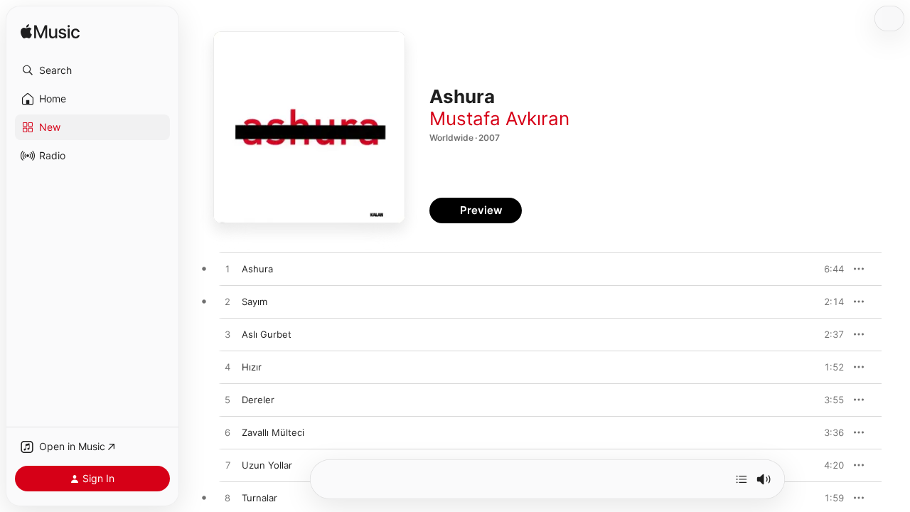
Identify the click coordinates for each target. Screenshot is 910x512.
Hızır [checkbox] (252, 367)
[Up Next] (741, 479)
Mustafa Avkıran (499, 118)
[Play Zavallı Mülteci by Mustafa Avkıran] (227, 433)
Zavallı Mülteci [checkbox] (273, 432)
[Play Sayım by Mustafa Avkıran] (227, 302)
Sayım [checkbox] (254, 301)
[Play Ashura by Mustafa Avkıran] (227, 269)
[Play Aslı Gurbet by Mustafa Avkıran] (227, 335)
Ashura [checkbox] (257, 268)
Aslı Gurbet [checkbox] (266, 334)
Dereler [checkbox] (258, 399)
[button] (92, 70)
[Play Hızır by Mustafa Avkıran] (227, 367)
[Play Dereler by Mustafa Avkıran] (227, 400)
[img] (50, 32)
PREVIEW (828, 269)
